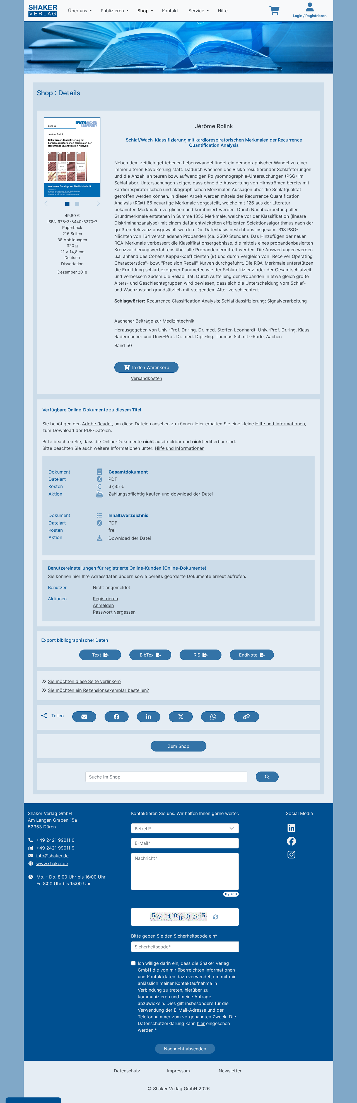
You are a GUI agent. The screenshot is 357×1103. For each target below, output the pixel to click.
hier (201, 1023)
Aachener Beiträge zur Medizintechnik (154, 321)
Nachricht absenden (185, 1048)
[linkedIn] (291, 828)
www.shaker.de (52, 863)
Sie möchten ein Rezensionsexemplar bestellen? (98, 690)
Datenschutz (127, 1070)
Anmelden (103, 605)
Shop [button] (146, 10)
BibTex (147, 655)
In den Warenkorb (150, 367)
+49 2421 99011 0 (55, 840)
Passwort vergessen (114, 612)
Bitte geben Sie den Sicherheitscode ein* (174, 936)
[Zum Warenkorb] (274, 10)
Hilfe (223, 10)
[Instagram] (291, 854)
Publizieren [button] (113, 10)
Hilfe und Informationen (280, 423)
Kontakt (171, 10)
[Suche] (267, 777)
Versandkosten (146, 378)
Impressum (178, 1070)
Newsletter (230, 1070)
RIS (197, 655)
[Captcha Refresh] (215, 917)
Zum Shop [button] (178, 746)
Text (96, 655)
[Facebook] (291, 841)
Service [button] (197, 10)
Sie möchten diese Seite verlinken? (84, 681)
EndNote (248, 655)
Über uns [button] (78, 10)
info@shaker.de (52, 855)
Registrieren (105, 598)
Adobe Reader (97, 423)
